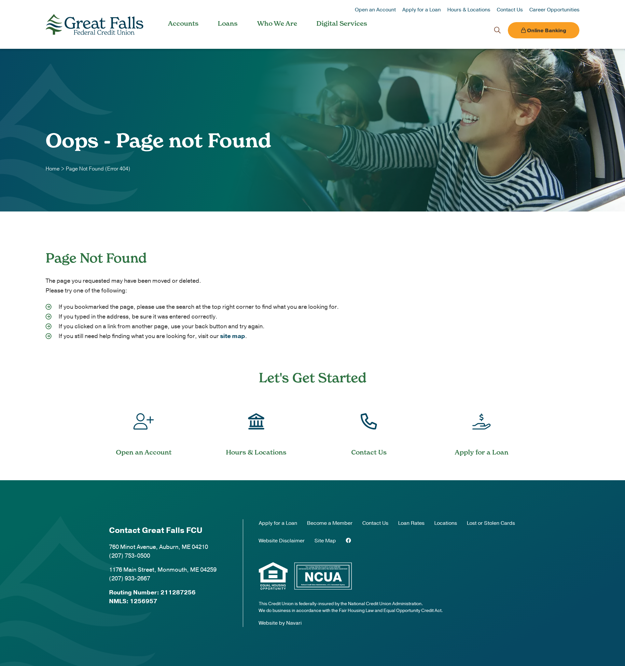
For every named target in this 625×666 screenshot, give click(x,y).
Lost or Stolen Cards (491, 523)
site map (232, 336)
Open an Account (375, 9)
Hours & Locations (468, 9)
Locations (445, 523)
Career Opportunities (554, 9)
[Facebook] (348, 541)
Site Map (325, 540)
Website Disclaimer (282, 540)
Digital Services (341, 23)
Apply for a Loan (421, 9)
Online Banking (546, 30)
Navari (294, 623)
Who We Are (277, 23)
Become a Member (330, 523)
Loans (228, 23)
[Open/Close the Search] (497, 30)
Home (53, 168)
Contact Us (510, 9)
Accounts (183, 23)
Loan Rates (411, 523)
